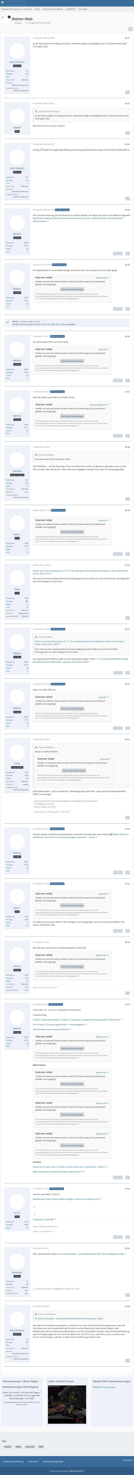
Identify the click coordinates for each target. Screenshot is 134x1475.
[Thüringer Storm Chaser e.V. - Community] (14, 3)
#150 (127, 565)
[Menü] (130, 3)
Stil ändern (128, 1460)
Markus (15, 321)
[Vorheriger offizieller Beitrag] (115, 253)
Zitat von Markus (46, 455)
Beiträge (9, 74)
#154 (127, 829)
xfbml (41, 1447)
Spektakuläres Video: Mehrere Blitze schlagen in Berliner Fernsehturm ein (66, 1199)
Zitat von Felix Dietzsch (49, 111)
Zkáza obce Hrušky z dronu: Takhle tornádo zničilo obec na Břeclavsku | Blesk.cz (69, 1166)
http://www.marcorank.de (44, 987)
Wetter (18, 1447)
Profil (22, 1392)
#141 (127, 38)
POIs (7, 77)
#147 (127, 391)
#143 (127, 144)
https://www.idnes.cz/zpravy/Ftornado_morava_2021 (57, 1171)
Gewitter (97, 922)
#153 (127, 739)
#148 (127, 447)
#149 (127, 510)
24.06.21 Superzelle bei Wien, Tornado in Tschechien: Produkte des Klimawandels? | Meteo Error (76, 1019)
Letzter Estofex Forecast (61, 1381)
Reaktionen (10, 71)
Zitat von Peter (45, 637)
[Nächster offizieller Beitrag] (120, 253)
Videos (8, 249)
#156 (127, 942)
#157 (127, 1004)
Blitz (87, 1334)
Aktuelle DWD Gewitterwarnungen (111, 1381)
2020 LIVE (45, 324)
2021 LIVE (59, 324)
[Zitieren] (127, 92)
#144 (127, 209)
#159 (127, 1248)
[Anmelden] (124, 3)
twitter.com (101, 277)
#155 (127, 883)
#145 (127, 264)
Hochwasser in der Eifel (43, 1219)
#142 (127, 103)
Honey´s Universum (42, 1231)
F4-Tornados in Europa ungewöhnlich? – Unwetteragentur (59, 1024)
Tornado (52, 1010)
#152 (127, 684)
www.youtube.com (97, 404)
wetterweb (30, 1447)
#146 (127, 336)
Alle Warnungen (22, 1404)
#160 (127, 1306)
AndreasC (58, 1289)
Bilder (8, 486)
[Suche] (117, 3)
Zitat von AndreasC (47, 1314)
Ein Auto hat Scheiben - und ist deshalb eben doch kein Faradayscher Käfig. (90, 1254)
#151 (127, 629)
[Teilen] (130, 29)
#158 (127, 1188)
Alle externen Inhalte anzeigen (72, 289)
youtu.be (102, 349)
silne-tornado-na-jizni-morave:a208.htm (51, 1029)
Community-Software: (67, 1471)
